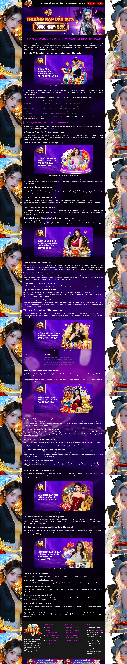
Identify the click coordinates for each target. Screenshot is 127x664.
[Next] (101, 21)
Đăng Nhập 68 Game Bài (73, 630)
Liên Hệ (48, 630)
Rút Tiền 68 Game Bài (72, 635)
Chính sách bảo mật (51, 632)
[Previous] (26, 21)
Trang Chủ (45, 3)
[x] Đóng (122, 657)
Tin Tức (83, 3)
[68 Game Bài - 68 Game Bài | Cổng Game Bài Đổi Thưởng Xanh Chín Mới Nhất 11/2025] (30, 3)
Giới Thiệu (48, 627)
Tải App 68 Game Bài (72, 637)
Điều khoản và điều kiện (52, 635)
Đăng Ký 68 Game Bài (72, 627)
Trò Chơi (64, 3)
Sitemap (48, 643)
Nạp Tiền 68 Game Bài (72, 632)
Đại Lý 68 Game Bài (71, 640)
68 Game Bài (26, 637)
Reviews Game (74, 3)
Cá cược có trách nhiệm (52, 637)
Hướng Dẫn (55, 3)
